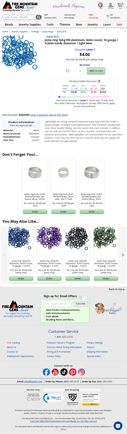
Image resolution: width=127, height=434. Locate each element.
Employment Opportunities (20, 356)
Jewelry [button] (93, 24)
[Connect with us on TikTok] (64, 371)
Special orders (94, 356)
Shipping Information (97, 351)
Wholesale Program (70, 16)
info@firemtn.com (33, 381)
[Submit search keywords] (39, 17)
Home (5, 31)
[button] (54, 398)
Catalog (13, 342)
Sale (119, 24)
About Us (11, 347)
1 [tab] (10, 284)
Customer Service (63, 331)
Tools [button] (50, 24)
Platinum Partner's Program (61, 342)
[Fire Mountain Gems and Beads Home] (20, 5)
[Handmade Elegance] (69, 5)
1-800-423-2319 (64, 337)
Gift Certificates (50, 16)
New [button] (79, 24)
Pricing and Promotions (58, 351)
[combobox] (22, 17)
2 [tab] (65, 284)
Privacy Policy (54, 356)
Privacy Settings (95, 342)
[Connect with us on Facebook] (47, 371)
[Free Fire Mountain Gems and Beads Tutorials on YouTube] (55, 371)
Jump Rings (48, 31)
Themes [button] (64, 24)
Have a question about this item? (49, 115)
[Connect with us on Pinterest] (73, 371)
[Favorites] (68, 71)
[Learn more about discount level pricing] (98, 81)
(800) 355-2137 (71, 381)
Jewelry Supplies (20, 31)
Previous (4, 255)
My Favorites (115, 16)
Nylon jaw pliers (76, 134)
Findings (35, 31)
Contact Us (12, 351)
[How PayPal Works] (90, 400)
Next (122, 255)
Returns (91, 347)
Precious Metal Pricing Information (64, 347)
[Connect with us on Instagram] (81, 371)
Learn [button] (107, 24)
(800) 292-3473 (104, 381)
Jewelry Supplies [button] (30, 24)
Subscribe (80, 303)
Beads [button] (9, 24)
